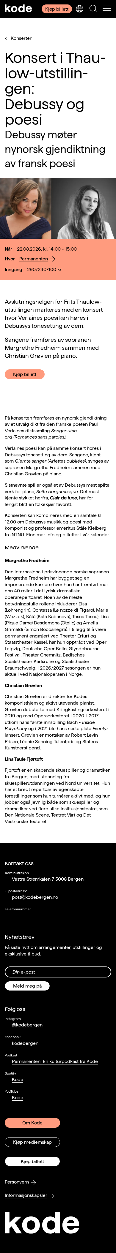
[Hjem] (18, 8)
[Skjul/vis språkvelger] (79, 9)
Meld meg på (27, 985)
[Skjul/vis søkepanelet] (93, 9)
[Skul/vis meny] (106, 9)
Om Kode (32, 1122)
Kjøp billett (56, 9)
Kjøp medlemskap (32, 1142)
